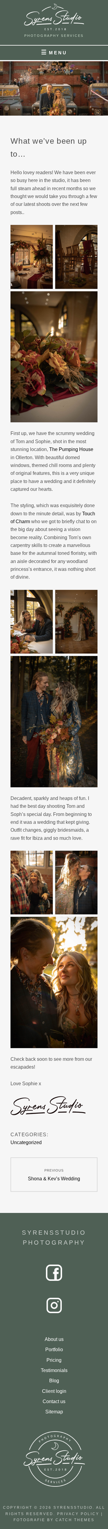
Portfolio (54, 1349)
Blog (54, 1380)
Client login (54, 1391)
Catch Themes (75, 1520)
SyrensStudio (73, 1507)
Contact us (54, 1401)
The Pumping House (71, 449)
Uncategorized (26, 1142)
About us (54, 1339)
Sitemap (54, 1411)
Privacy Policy (78, 1514)
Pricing (54, 1360)
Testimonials (54, 1370)
